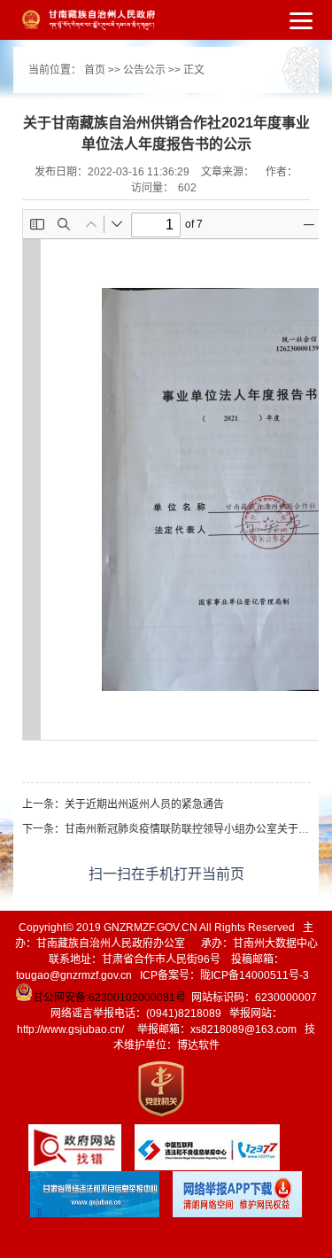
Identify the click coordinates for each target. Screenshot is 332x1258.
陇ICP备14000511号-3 (254, 975)
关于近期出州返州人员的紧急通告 (144, 804)
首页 (94, 70)
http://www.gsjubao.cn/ (70, 1029)
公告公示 (144, 70)
